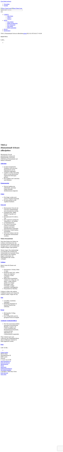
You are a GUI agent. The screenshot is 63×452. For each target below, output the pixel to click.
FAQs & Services (5, 362)
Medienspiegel (4, 364)
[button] (3, 163)
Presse (2, 365)
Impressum (3, 367)
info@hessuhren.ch (6, 361)
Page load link (4, 373)
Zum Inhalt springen (6, 1)
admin (25, 33)
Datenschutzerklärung (6, 368)
